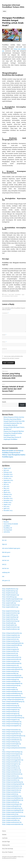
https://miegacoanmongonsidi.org (12, 715)
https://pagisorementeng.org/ (11, 611)
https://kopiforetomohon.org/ (11, 627)
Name (4, 334)
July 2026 (6, 470)
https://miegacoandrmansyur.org (11, 822)
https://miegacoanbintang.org (11, 741)
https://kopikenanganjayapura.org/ (12, 599)
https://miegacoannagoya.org (10, 713)
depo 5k (4, 544)
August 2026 (7, 468)
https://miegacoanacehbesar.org (11, 770)
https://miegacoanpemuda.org (11, 637)
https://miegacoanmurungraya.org (12, 754)
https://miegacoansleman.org (10, 711)
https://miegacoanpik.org (9, 687)
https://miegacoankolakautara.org (12, 691)
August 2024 (7, 504)
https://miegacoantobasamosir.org (12, 774)
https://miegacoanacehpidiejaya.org (12, 798)
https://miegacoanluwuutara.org (11, 772)
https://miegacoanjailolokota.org (11, 796)
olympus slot (5, 556)
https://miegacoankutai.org (10, 794)
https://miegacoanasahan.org (10, 780)
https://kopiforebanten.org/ (10, 589)
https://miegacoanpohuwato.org (11, 733)
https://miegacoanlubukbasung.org (12, 693)
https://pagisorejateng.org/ (10, 619)
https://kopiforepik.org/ (9, 623)
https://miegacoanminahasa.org (11, 707)
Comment (5, 313)
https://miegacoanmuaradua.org (11, 695)
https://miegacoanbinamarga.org (11, 663)
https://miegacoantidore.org (10, 651)
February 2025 (8, 494)
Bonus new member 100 (9, 450)
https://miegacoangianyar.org (10, 709)
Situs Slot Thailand (7, 852)
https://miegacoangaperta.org (11, 719)
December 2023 (8, 510)
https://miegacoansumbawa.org (11, 792)
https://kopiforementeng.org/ (10, 621)
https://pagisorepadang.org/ (10, 617)
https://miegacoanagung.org (10, 649)
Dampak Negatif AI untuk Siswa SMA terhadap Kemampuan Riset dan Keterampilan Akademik (14, 423)
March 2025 (7, 492)
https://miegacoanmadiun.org (11, 820)
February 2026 (8, 472)
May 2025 (6, 488)
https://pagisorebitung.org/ (10, 615)
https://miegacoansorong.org (10, 705)
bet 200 (4, 540)
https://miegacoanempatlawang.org (12, 782)
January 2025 (7, 496)
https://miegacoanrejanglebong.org (12, 778)
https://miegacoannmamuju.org (11, 758)
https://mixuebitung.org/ (9, 597)
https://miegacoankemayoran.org (12, 667)
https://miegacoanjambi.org (10, 703)
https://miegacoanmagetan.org (11, 764)
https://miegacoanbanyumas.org (11, 737)
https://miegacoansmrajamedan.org (12, 824)
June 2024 (6, 506)
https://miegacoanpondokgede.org (12, 683)
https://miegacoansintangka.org (11, 743)
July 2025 (6, 484)
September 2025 (8, 480)
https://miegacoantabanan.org (11, 768)
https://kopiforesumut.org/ (10, 593)
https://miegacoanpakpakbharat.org (12, 800)
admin (5, 294)
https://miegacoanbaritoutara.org (12, 788)
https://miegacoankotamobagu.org (12, 751)
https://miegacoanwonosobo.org (11, 659)
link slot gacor (6, 552)
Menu (4, 11)
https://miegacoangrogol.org (10, 679)
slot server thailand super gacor (11, 548)
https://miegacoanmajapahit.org (11, 725)
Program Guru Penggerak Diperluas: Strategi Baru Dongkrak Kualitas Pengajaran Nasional (14, 433)
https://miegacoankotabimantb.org (12, 669)
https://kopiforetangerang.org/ (11, 601)
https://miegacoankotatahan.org (11, 657)
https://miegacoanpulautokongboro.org (13, 735)
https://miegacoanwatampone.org (12, 786)
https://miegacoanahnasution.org (12, 633)
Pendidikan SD (8, 528)
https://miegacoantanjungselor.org (13, 699)
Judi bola (4, 838)
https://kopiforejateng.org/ (10, 591)
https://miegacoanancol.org (10, 814)
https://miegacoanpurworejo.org (11, 790)
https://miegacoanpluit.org (10, 689)
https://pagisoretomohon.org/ (11, 613)
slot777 (4, 564)
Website (4, 348)
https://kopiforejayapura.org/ (10, 595)
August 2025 (7, 482)
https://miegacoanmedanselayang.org (13, 717)
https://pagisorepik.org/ (9, 603)
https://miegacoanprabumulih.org (12, 645)
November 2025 (8, 476)
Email (4, 341)
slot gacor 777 (6, 580)
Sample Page (6, 841)
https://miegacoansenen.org (10, 665)
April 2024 (6, 508)
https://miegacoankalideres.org (11, 681)
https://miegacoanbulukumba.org (12, 739)
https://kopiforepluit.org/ (9, 625)
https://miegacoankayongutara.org (12, 731)
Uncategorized (8, 530)
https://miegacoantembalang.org (11, 723)
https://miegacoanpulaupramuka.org (12, 643)
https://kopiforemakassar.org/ (11, 629)
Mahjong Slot (6, 845)
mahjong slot (6, 572)
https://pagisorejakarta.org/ (10, 607)
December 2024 (8, 498)
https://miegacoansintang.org (11, 641)
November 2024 (8, 500)
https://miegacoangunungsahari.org (12, 812)
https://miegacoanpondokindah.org (12, 677)
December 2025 (8, 474)
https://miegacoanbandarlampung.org (13, 701)
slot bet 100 (5, 568)
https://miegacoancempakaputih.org (12, 810)
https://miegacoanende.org (10, 647)
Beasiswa (6, 522)
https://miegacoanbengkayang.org (12, 808)
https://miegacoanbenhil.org (10, 671)
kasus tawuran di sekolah (11, 524)
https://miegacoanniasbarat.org (11, 762)
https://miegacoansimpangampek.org (13, 784)
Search (4, 402)
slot (3, 576)
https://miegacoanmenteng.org (11, 685)
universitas (7, 532)
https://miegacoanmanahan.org (11, 729)
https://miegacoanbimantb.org (11, 756)
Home (4, 831)
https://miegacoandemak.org (10, 802)
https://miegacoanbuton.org (10, 776)
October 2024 (7, 502)
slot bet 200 (5, 560)
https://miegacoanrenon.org (10, 639)
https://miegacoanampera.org (10, 661)
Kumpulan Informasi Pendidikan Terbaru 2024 (13, 6)
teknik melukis (14, 296)
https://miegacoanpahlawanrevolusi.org (13, 816)
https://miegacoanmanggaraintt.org (12, 760)
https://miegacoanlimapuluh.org (11, 806)
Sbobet (4, 834)
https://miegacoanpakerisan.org (11, 818)
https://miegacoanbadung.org (10, 766)
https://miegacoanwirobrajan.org (11, 721)
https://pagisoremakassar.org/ (11, 605)
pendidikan (18, 294)
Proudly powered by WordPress (9, 858)
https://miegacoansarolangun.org (12, 804)
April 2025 (6, 490)
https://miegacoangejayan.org (11, 635)
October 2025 (7, 478)
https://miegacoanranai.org (10, 655)
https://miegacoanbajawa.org (10, 745)
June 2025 (6, 486)
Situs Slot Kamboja (7, 848)
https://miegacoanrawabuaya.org (11, 675)
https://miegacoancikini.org (10, 673)
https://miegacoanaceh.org (10, 653)
